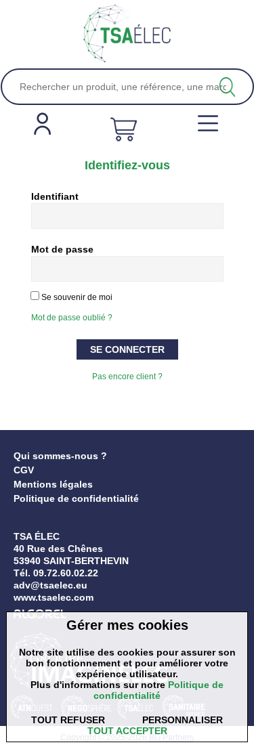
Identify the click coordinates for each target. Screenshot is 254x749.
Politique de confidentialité (76, 498)
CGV (24, 470)
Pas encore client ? (127, 376)
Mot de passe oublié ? (71, 317)
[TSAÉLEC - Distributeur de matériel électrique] (127, 34)
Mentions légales (53, 484)
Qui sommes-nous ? (60, 455)
